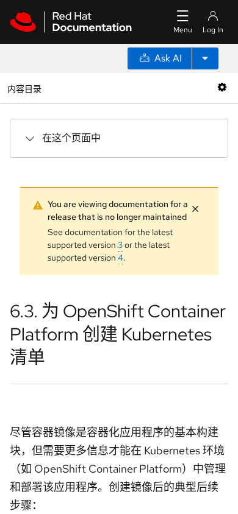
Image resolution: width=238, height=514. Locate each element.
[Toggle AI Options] (205, 58)
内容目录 (24, 88)
